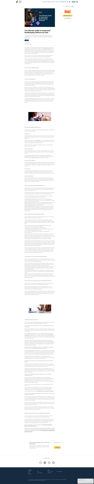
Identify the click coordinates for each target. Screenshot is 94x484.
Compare (45, 1)
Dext (32, 98)
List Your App (63, 1)
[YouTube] (77, 1)
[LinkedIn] (74, 1)
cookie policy (91, 482)
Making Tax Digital (47, 48)
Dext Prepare (38, 140)
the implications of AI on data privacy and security (45, 391)
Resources (57, 1)
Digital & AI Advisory (51, 1)
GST (26, 50)
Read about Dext (67, 15)
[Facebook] (72, 1)
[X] (75, 1)
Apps (42, 1)
